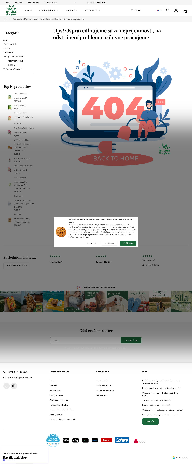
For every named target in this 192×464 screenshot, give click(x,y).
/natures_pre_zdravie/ (14, 386)
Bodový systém (56, 414)
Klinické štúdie (102, 381)
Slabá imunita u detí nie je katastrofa (156, 400)
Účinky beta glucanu (104, 385)
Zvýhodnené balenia (12, 69)
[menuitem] (28, 10)
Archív (150, 421)
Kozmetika (8, 52)
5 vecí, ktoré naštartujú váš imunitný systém (160, 414)
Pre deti (6, 48)
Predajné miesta (50, 2)
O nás (7, 2)
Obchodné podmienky (59, 400)
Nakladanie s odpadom (59, 405)
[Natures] (114, 105)
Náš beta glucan (102, 395)
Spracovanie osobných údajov (62, 409)
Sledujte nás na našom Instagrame (98, 287)
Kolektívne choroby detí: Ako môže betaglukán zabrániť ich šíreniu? (161, 382)
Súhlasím (129, 243)
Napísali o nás (33, 2)
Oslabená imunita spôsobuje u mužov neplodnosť (162, 410)
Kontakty (18, 2)
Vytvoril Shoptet (182, 457)
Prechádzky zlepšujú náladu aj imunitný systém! (161, 388)
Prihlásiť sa (131, 340)
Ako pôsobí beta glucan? (106, 390)
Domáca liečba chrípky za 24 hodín (156, 405)
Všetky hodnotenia (17, 266)
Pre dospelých (9, 44)
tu (88, 237)
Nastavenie (92, 243)
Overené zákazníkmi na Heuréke (63, 419)
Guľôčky (11, 65)
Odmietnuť (109, 243)
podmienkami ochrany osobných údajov (109, 347)
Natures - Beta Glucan (6, 386)
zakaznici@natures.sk (20, 377)
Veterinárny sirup (15, 60)
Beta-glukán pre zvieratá (14, 56)
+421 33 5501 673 (18, 372)
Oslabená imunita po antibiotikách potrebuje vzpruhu (160, 394)
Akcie (6, 40)
